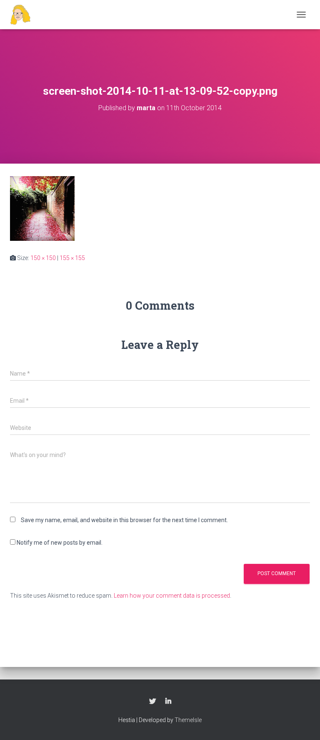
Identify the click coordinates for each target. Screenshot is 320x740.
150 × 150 (43, 258)
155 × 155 (72, 258)
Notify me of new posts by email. (59, 542)
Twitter (152, 701)
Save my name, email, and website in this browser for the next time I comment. (124, 520)
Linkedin (168, 701)
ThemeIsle (188, 720)
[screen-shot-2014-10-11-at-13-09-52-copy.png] (42, 208)
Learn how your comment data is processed (172, 595)
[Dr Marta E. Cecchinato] (23, 14)
